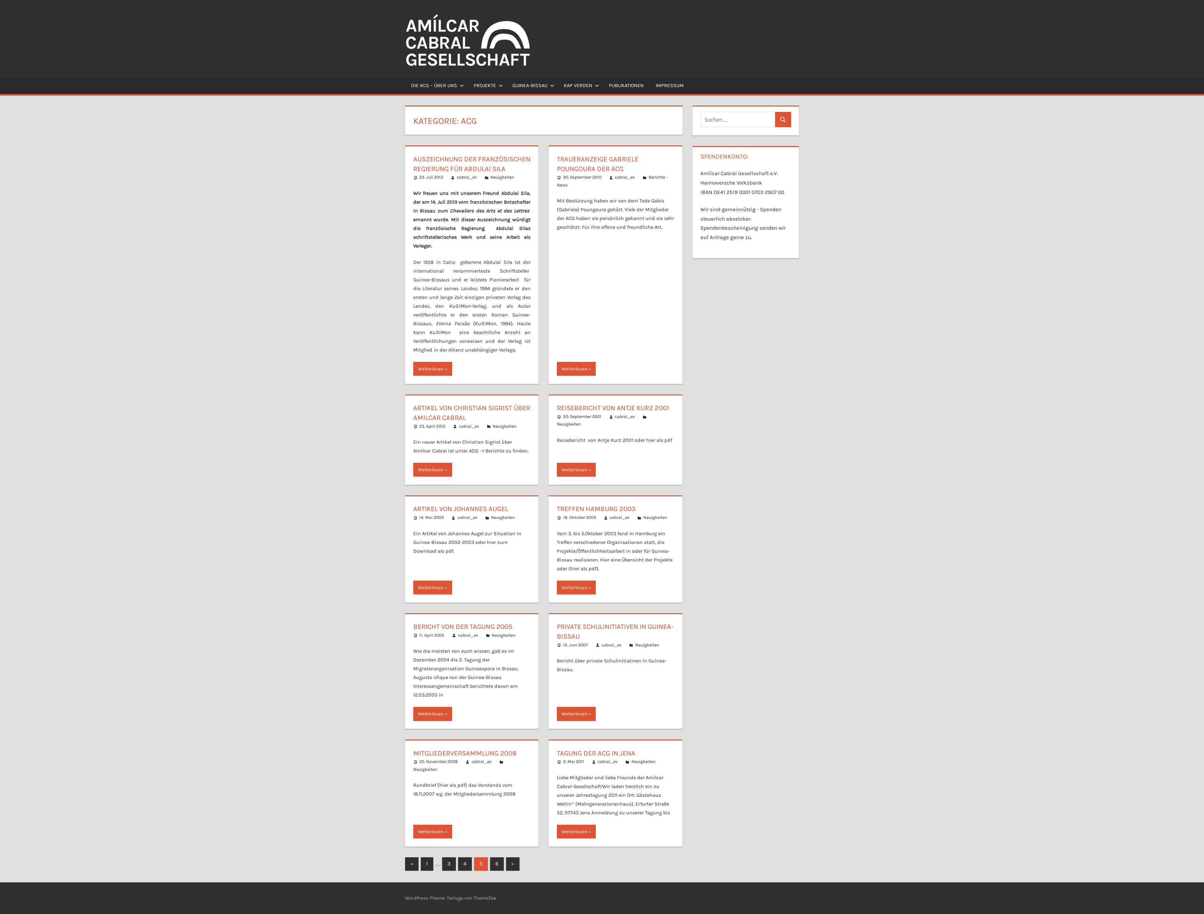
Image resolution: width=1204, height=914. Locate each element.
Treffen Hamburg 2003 (596, 509)
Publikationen (626, 85)
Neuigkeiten (502, 177)
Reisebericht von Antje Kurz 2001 (613, 408)
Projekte (485, 85)
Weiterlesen (431, 369)
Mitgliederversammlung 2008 (465, 753)
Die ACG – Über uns (434, 85)
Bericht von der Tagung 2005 (462, 627)
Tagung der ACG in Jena (596, 753)
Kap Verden (578, 85)
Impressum (670, 85)
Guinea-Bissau (529, 85)
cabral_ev (467, 177)
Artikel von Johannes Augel (460, 509)
